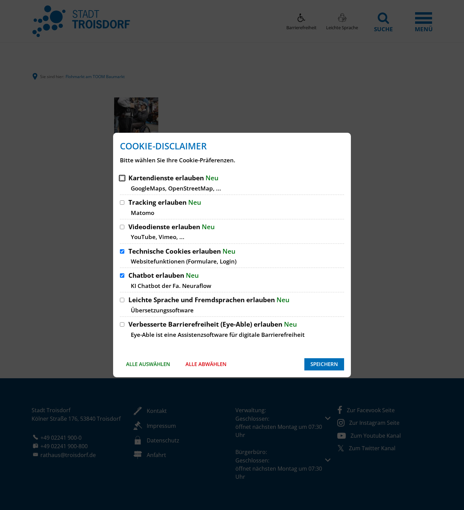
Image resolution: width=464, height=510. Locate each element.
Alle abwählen (206, 364)
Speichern (324, 364)
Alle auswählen (148, 364)
